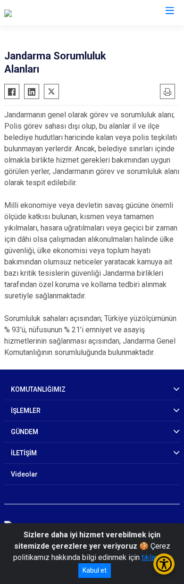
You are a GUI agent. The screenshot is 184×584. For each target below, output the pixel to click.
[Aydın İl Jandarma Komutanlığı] (53, 12)
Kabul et (95, 570)
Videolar (24, 474)
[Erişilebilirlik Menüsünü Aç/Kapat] (164, 564)
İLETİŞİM (24, 453)
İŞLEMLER (26, 410)
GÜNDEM (24, 432)
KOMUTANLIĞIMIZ (38, 389)
